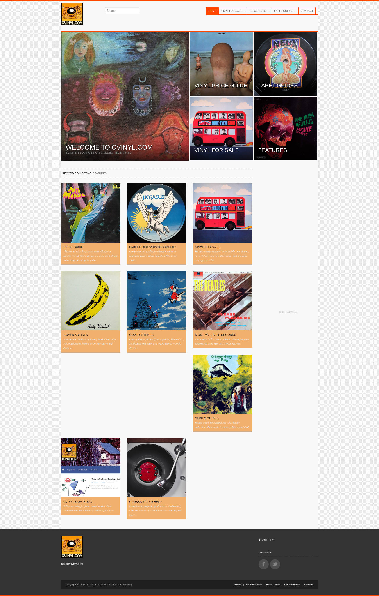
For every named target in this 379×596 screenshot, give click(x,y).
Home (212, 10)
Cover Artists (75, 335)
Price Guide (258, 10)
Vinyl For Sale (232, 10)
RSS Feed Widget (288, 312)
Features (272, 150)
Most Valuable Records (215, 335)
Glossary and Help (145, 501)
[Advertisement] (288, 383)
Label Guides (284, 10)
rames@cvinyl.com (72, 563)
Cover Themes (141, 335)
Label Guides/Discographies (153, 247)
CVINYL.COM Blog (77, 501)
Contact (307, 10)
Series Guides (206, 418)
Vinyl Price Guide (220, 85)
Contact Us (265, 552)
